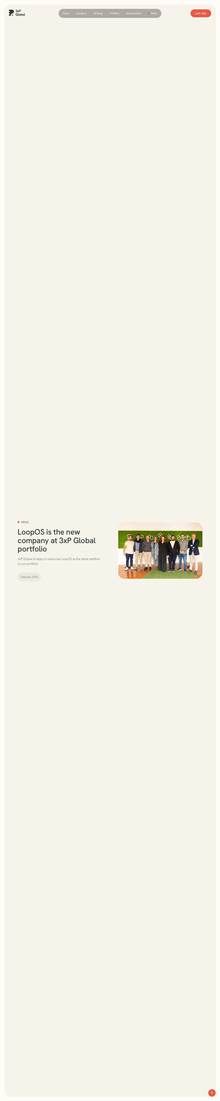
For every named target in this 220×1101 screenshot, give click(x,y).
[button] (81, 13)
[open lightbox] (160, 550)
